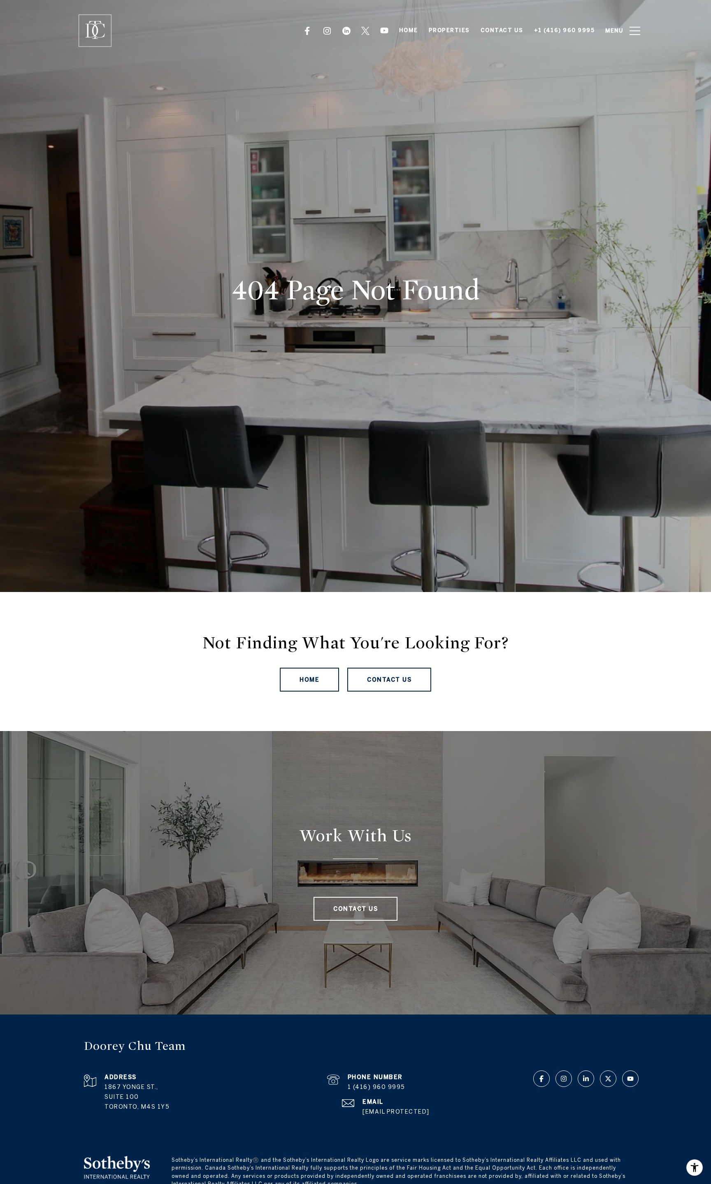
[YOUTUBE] (384, 31)
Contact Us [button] (389, 679)
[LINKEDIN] (346, 31)
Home (309, 679)
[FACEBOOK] (308, 31)
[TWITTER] (365, 31)
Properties (449, 30)
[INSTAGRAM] (327, 31)
